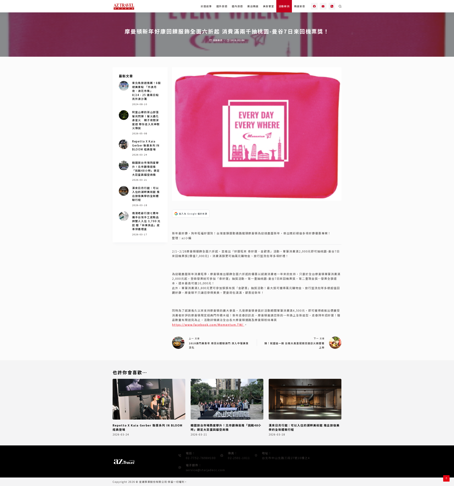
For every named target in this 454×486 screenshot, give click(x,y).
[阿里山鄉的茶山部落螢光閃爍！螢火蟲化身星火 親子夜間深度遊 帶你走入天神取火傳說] (124, 115)
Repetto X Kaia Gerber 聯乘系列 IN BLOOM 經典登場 (145, 145)
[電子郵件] (323, 6)
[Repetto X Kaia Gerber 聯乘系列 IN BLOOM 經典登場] (124, 144)
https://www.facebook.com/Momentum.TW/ (208, 324)
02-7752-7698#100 (201, 458)
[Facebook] (314, 6)
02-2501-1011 (239, 458)
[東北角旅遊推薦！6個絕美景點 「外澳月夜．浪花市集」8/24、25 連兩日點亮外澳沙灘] (124, 86)
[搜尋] (340, 6)
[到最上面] (446, 478)
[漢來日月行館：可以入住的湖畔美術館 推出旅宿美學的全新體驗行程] (124, 191)
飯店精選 (253, 6)
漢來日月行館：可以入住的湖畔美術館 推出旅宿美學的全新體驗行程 (146, 194)
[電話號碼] (332, 6)
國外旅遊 (222, 6)
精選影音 (299, 6)
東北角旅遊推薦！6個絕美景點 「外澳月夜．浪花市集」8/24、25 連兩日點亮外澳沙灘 (146, 91)
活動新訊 (284, 6)
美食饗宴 (268, 6)
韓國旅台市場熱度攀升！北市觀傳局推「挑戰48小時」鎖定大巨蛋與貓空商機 (146, 168)
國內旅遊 (237, 6)
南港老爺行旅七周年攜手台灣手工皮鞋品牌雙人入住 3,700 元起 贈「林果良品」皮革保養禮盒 (146, 221)
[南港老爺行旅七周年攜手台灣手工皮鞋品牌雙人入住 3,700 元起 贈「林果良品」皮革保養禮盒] (124, 216)
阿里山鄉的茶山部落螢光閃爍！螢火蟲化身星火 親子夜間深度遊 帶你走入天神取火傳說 (146, 120)
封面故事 (206, 6)
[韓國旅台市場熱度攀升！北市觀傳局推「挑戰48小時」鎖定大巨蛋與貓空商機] (124, 165)
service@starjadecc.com (205, 470)
